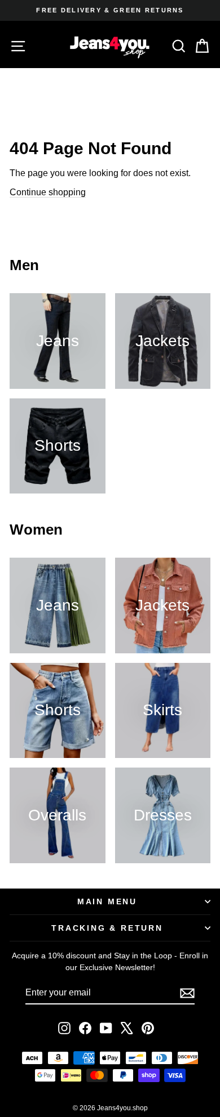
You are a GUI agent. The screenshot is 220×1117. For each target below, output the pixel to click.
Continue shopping (48, 192)
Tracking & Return (107, 927)
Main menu (107, 901)
